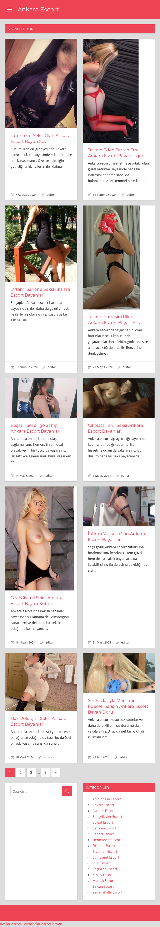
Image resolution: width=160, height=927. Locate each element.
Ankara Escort (38, 9)
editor (51, 195)
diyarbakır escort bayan (43, 923)
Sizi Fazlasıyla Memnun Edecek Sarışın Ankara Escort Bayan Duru (118, 706)
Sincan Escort (103, 886)
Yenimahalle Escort (107, 892)
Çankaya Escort (104, 828)
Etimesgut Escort (105, 857)
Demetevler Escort (107, 840)
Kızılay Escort (102, 875)
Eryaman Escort (104, 851)
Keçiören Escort (104, 869)
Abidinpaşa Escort (106, 799)
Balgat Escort (102, 822)
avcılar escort (10, 923)
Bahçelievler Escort (107, 816)
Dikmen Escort (103, 845)
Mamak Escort (103, 880)
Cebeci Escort (103, 834)
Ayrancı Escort (103, 810)
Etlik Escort (101, 863)
